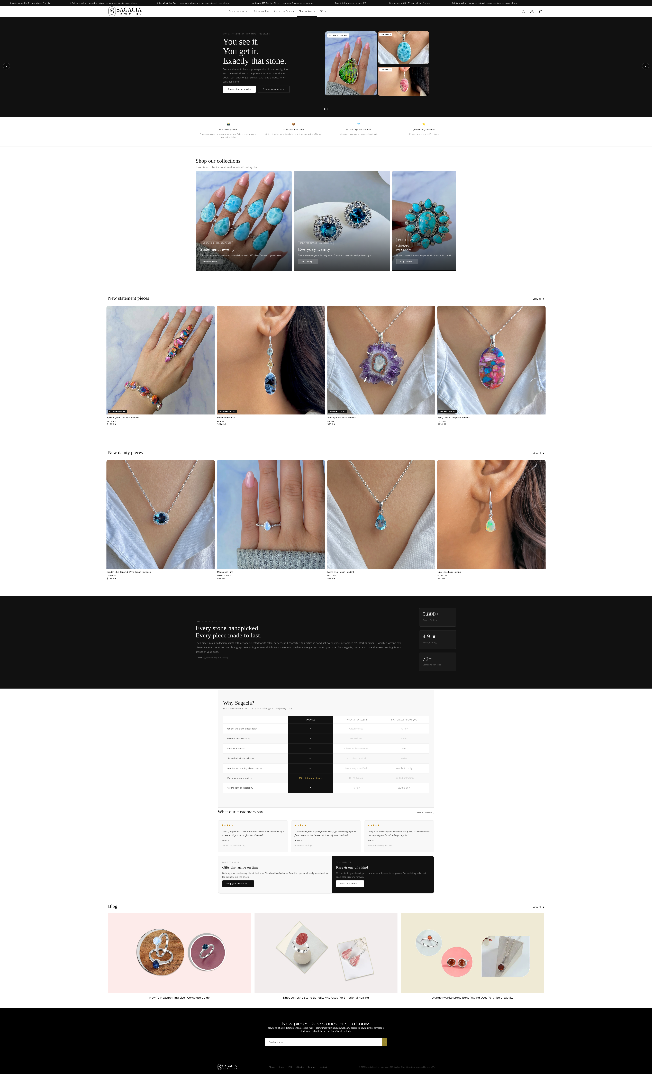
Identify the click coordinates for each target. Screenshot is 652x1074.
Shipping (300, 1067)
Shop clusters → (407, 261)
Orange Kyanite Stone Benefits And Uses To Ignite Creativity (472, 997)
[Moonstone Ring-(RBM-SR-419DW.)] (271, 514)
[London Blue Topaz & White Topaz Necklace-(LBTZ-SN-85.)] (160, 514)
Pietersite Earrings (226, 417)
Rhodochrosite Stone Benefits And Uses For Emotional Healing (326, 997)
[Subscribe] (384, 1042)
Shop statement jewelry (239, 89)
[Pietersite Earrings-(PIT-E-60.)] (271, 360)
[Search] (523, 11)
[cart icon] (541, 11)
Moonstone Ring (225, 572)
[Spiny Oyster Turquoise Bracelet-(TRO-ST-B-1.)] (160, 360)
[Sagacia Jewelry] (125, 11)
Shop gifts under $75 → (238, 883)
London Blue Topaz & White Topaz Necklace (129, 572)
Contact (323, 1067)
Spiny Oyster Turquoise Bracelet (123, 417)
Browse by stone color (274, 89)
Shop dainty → (308, 261)
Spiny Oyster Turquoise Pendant (454, 417)
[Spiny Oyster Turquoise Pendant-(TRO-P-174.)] (491, 360)
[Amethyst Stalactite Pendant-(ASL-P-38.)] (381, 360)
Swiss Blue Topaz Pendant (340, 572)
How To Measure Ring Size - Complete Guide (179, 997)
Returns (311, 1067)
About (272, 1067)
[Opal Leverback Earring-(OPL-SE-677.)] (491, 514)
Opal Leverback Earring (449, 572)
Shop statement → (211, 261)
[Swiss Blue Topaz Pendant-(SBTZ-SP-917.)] (381, 514)
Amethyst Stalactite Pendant (341, 417)
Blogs (281, 1067)
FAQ (290, 1067)
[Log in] (532, 11)
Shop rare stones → (350, 883)
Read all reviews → (425, 812)
